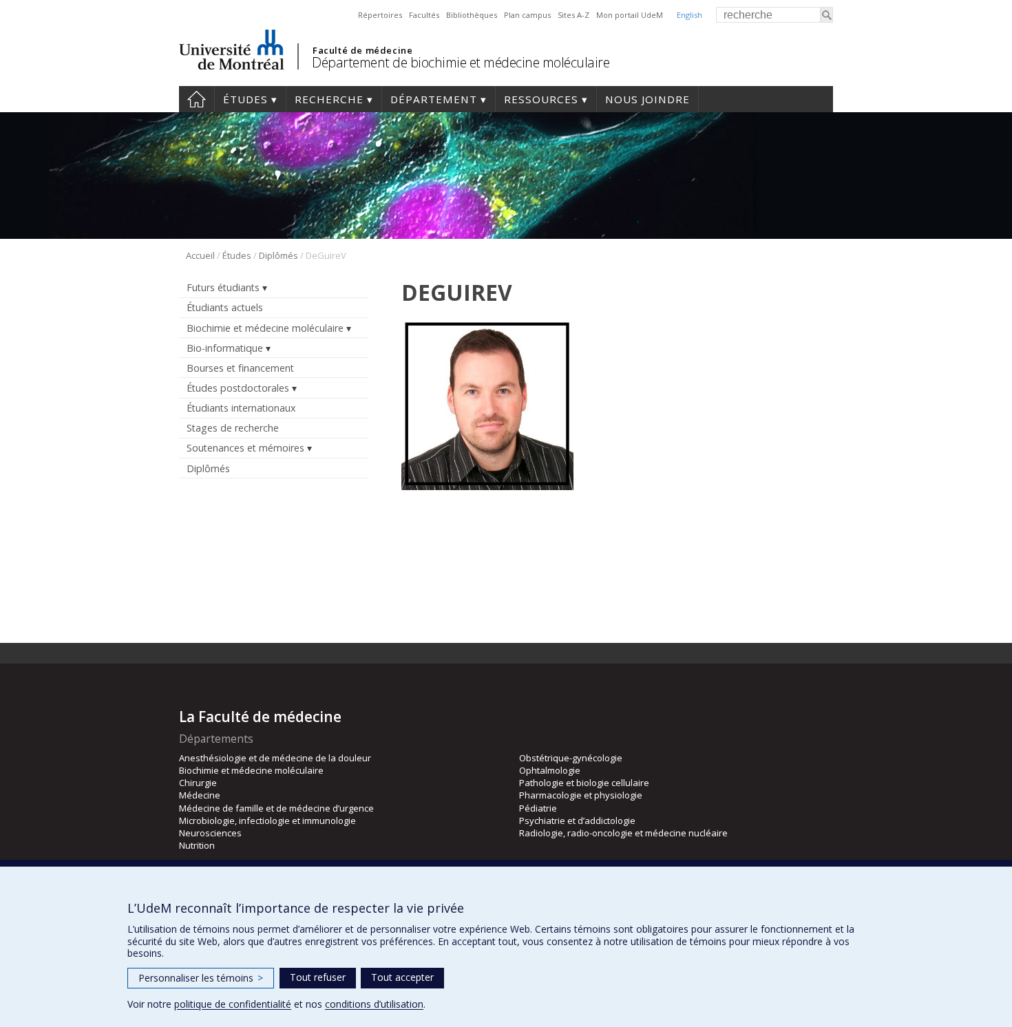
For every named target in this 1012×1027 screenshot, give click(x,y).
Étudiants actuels (225, 307)
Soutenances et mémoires (245, 447)
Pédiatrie (538, 808)
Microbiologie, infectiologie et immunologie (267, 820)
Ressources (541, 99)
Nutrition (197, 845)
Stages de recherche (233, 427)
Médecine (199, 795)
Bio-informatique (225, 347)
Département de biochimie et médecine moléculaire (460, 62)
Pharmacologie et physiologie (580, 795)
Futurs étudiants (223, 287)
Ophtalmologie (549, 770)
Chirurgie (198, 782)
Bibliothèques (471, 15)
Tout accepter (402, 977)
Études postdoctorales (238, 387)
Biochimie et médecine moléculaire (265, 328)
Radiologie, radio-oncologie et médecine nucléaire (623, 833)
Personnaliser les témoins (200, 977)
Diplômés (278, 255)
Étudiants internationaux (241, 407)
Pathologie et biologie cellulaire (584, 782)
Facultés (424, 15)
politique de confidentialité (232, 1003)
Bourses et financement (240, 367)
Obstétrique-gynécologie (570, 758)
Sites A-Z (573, 15)
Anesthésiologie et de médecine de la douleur (275, 758)
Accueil (196, 99)
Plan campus (527, 15)
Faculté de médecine (362, 50)
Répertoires (380, 15)
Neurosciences (210, 833)
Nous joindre (647, 99)
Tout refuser (318, 977)
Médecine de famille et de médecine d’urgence (276, 808)
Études (245, 99)
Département (433, 99)
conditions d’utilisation (374, 1003)
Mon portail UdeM (629, 15)
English (689, 15)
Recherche (329, 99)
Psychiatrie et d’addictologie (577, 820)
